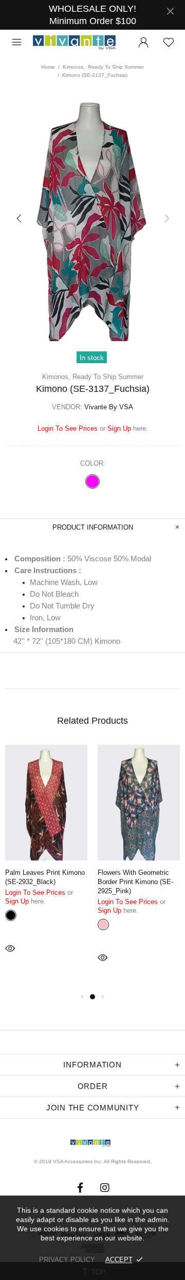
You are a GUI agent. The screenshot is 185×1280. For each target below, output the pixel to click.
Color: (92, 463)
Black (10, 915)
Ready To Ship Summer (116, 67)
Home (48, 67)
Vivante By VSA (78, 42)
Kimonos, (74, 67)
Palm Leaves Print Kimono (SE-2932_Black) (45, 877)
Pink (103, 924)
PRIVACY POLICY (67, 1260)
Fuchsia (92, 481)
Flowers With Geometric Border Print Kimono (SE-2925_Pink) (135, 882)
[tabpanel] (46, 863)
